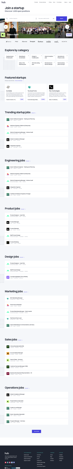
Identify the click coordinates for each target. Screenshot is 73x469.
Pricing (38, 456)
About (51, 454)
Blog (51, 456)
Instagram (61, 458)
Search (61, 18)
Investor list (39, 460)
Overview (39, 454)
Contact (51, 458)
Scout (38, 458)
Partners (52, 460)
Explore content (27, 460)
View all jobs (36, 431)
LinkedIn (61, 454)
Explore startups (27, 458)
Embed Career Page (41, 462)
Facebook (61, 456)
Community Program (41, 466)
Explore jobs (26, 454)
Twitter (60, 460)
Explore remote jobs (28, 456)
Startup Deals (39, 464)
